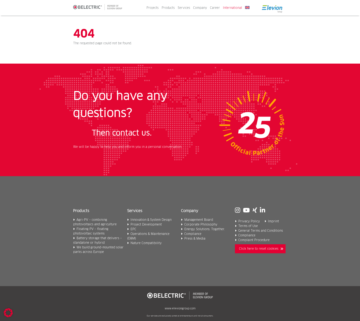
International (232, 7)
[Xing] (255, 210)
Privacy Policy (249, 221)
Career (215, 7)
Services (184, 7)
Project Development (146, 224)
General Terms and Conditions (260, 230)
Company (200, 7)
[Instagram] (237, 210)
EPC (133, 229)
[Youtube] (246, 210)
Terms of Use (248, 226)
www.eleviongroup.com (180, 308)
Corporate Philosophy (200, 224)
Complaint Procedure (254, 240)
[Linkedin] (262, 210)
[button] (8, 312)
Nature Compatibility (146, 243)
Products (168, 7)
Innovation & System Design (151, 219)
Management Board (198, 219)
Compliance (192, 233)
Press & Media (194, 238)
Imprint (273, 221)
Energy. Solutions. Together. (204, 229)
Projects (152, 7)
